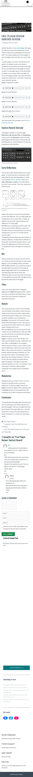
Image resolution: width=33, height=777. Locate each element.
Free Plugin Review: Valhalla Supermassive (14, 685)
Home (5, 8)
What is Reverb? (16, 180)
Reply (5, 473)
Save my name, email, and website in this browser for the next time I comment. (15, 528)
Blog (9, 8)
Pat (9, 445)
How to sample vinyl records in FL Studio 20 (15, 687)
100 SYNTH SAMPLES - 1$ (16, 668)
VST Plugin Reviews (17, 8)
